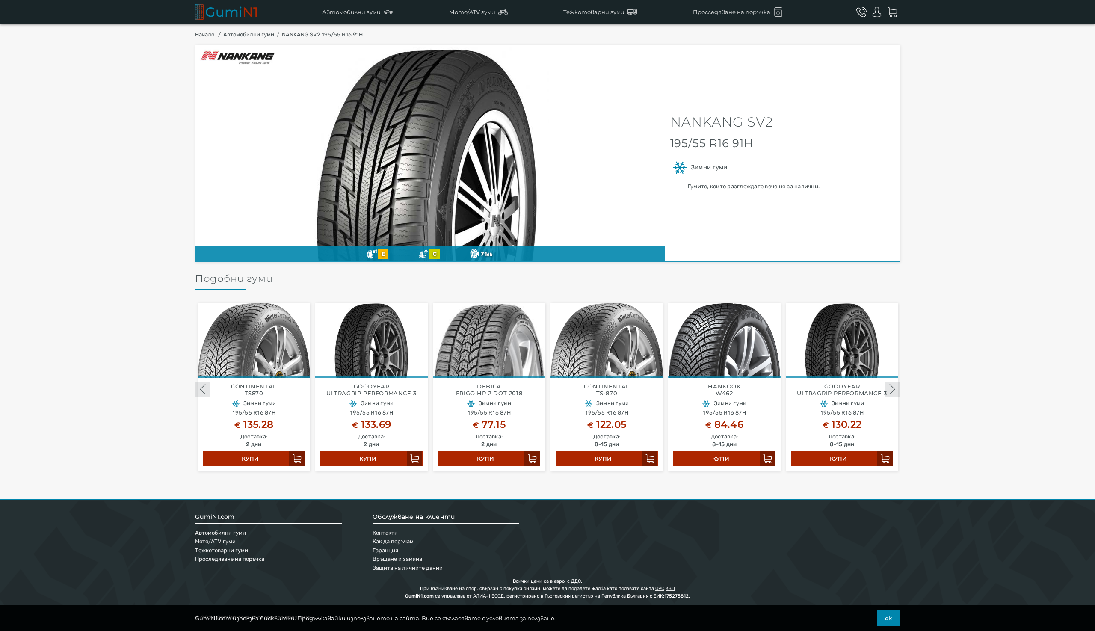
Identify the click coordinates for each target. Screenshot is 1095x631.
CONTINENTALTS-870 (607, 390)
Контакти (385, 533)
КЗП (670, 588)
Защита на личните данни (408, 568)
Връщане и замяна (397, 559)
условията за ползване (520, 618)
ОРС (659, 588)
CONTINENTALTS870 (254, 390)
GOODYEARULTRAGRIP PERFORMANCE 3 (371, 390)
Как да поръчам (393, 541)
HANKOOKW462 (724, 390)
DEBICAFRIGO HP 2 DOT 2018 (489, 390)
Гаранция (385, 550)
